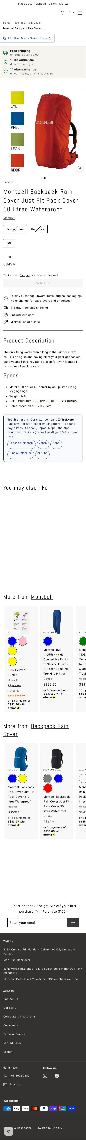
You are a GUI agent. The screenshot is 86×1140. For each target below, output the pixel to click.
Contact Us (10, 998)
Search (7, 1051)
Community (10, 1025)
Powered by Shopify (49, 1127)
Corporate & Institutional (19, 1016)
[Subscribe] (73, 922)
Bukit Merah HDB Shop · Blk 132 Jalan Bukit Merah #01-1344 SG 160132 (42, 971)
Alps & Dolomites (21, 452)
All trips (42, 452)
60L (9, 243)
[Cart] (71, 13)
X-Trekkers (66, 419)
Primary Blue (15, 229)
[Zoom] (79, 167)
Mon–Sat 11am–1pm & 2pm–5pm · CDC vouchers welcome (41, 979)
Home (6, 22)
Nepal (56, 442)
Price (7, 257)
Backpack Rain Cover (27, 22)
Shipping (25, 275)
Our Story (9, 1007)
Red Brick (37, 229)
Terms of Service (14, 1034)
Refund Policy (12, 1043)
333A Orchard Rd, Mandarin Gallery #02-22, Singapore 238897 (39, 951)
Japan (43, 442)
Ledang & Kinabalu (22, 442)
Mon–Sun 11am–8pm (16, 959)
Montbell (9, 218)
